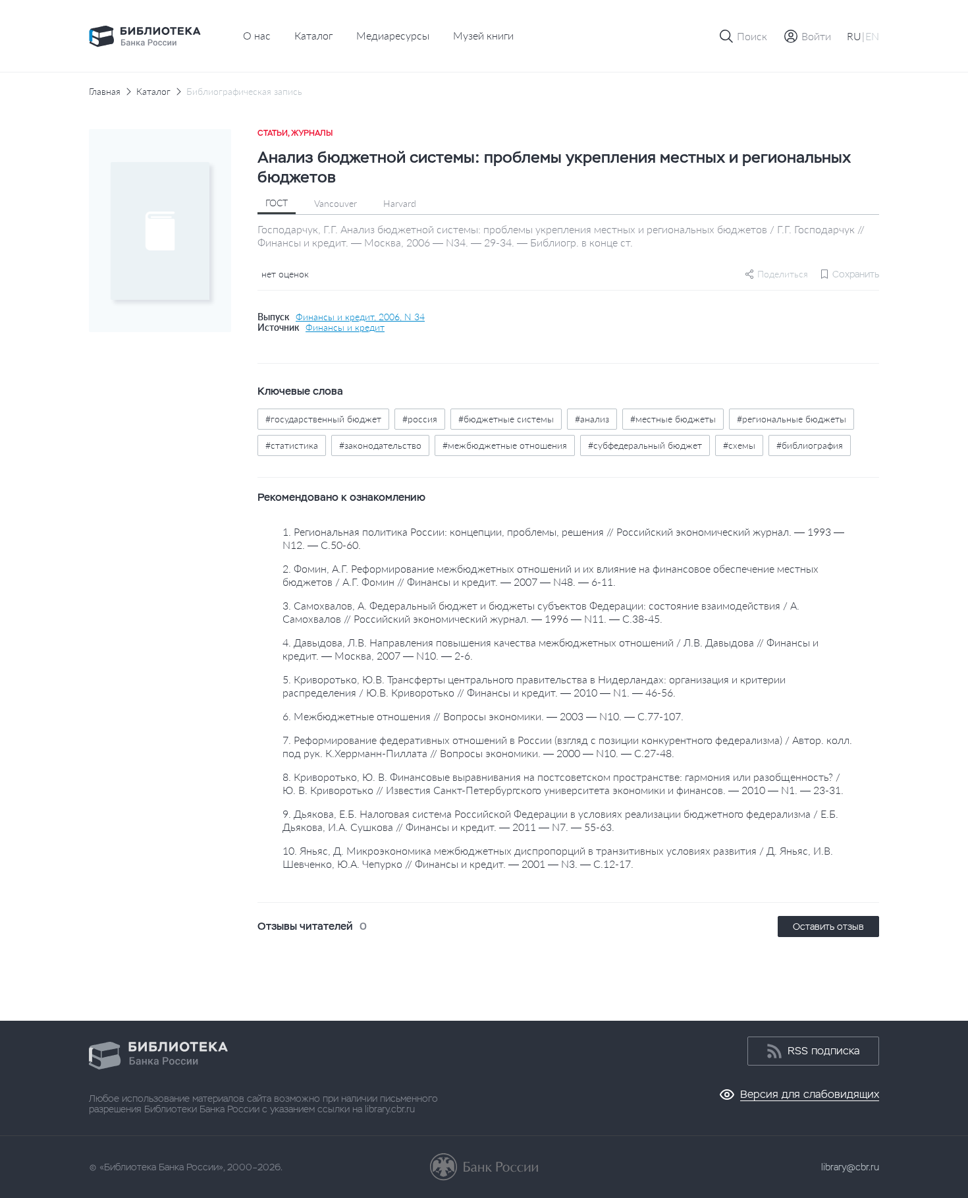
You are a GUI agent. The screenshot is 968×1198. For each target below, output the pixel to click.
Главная (105, 91)
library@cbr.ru (850, 1167)
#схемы (739, 445)
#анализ (592, 418)
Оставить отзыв (828, 926)
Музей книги (483, 35)
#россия (419, 418)
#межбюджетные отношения (505, 445)
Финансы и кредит (345, 327)
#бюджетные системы (506, 418)
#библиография (809, 445)
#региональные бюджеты (791, 418)
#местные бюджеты (673, 418)
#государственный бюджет (323, 418)
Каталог (313, 35)
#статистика (291, 445)
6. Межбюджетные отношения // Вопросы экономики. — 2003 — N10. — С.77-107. (483, 716)
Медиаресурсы (392, 35)
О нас (257, 35)
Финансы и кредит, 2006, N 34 (360, 317)
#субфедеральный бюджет (645, 445)
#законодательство (380, 445)
